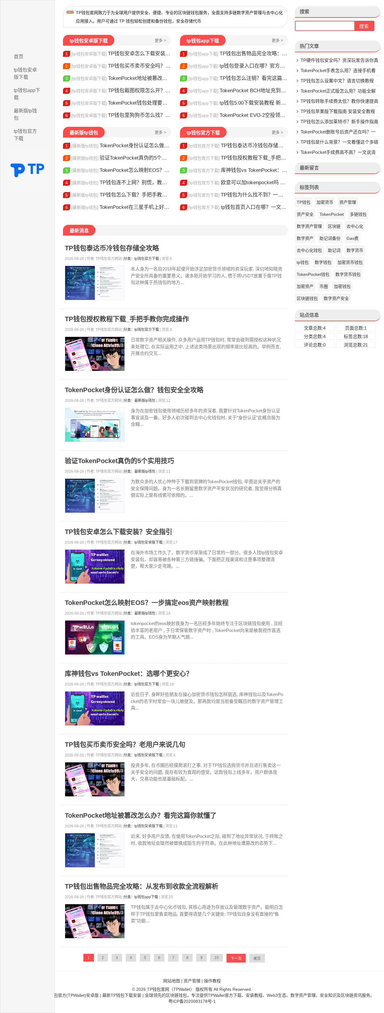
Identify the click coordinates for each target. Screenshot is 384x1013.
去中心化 (354, 226)
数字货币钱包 (348, 274)
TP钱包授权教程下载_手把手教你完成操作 (235, 158)
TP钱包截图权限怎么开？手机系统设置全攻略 (118, 90)
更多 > (160, 40)
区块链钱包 (307, 298)
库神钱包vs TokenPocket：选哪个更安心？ (235, 170)
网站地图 (171, 980)
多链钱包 (358, 214)
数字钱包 (323, 262)
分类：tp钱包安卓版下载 (143, 542)
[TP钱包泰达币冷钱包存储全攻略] (95, 283)
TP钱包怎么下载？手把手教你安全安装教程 (118, 195)
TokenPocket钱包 (313, 274)
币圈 (324, 286)
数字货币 (354, 250)
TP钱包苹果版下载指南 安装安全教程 (338, 111)
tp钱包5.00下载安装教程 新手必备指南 (235, 103)
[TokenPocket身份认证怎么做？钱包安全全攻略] (95, 424)
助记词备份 (330, 238)
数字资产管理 (309, 226)
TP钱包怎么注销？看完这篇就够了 (235, 78)
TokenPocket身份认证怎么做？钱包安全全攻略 (118, 145)
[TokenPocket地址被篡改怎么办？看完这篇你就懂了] (95, 850)
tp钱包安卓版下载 (25, 73)
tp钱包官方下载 (25, 135)
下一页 (236, 959)
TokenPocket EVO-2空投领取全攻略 (235, 115)
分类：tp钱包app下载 (141, 897)
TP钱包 (303, 202)
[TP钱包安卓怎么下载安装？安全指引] (95, 566)
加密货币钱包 (350, 262)
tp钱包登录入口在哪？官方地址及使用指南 (235, 66)
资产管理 (347, 202)
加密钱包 (342, 286)
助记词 (334, 250)
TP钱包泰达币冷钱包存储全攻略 (235, 145)
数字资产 (305, 238)
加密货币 (324, 202)
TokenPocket (332, 214)
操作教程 (212, 980)
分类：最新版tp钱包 (139, 400)
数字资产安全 (336, 298)
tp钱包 (303, 262)
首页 (18, 56)
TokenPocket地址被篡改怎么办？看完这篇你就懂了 (118, 78)
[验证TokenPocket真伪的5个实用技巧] (95, 495)
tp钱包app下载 (27, 94)
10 (216, 958)
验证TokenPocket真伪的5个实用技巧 (118, 158)
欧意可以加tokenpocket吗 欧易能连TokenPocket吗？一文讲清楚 (235, 182)
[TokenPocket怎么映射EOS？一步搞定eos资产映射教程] (95, 637)
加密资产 (305, 286)
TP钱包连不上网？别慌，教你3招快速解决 (118, 182)
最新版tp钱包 (25, 114)
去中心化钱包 (309, 250)
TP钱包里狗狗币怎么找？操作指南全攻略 (118, 115)
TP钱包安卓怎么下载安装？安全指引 (118, 53)
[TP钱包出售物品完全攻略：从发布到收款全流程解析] (95, 921)
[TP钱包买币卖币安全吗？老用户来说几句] (95, 779)
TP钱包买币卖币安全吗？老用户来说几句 (118, 66)
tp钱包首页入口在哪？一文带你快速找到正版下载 (235, 207)
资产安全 (305, 214)
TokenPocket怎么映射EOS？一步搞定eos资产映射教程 (118, 170)
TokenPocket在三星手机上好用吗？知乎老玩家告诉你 (118, 207)
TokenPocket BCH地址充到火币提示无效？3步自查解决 (235, 90)
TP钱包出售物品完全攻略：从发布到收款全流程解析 (235, 53)
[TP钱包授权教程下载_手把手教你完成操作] (95, 354)
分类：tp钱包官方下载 (141, 259)
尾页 (257, 959)
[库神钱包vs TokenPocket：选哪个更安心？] (95, 708)
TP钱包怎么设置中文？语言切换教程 (337, 80)
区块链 (334, 226)
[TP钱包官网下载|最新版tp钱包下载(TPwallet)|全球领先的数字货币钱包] (27, 25)
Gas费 (352, 238)
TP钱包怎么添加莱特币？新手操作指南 (339, 121)
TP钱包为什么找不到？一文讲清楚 (235, 195)
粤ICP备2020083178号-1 (192, 1001)
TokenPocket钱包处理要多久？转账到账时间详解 (118, 103)
